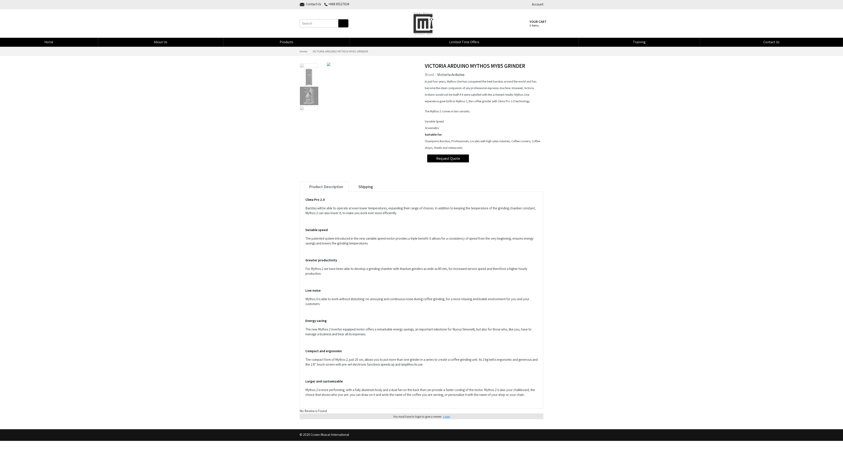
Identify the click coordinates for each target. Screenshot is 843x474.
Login (446, 416)
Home (48, 42)
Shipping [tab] (365, 186)
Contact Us (771, 42)
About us (160, 42)
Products (286, 42)
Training (639, 42)
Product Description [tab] (325, 186)
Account (537, 4)
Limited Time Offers (464, 42)
